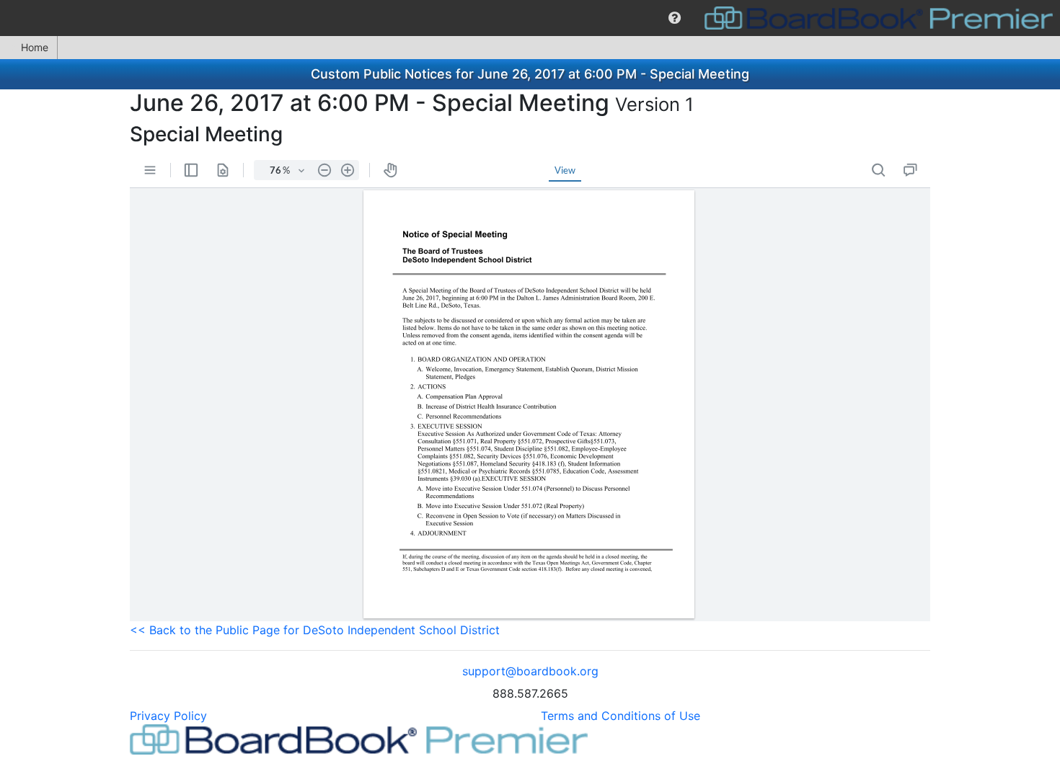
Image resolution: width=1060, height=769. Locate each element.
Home (34, 47)
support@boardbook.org (530, 671)
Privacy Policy (168, 715)
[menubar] (530, 18)
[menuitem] (674, 18)
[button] (674, 18)
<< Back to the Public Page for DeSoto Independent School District (315, 630)
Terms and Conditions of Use (620, 715)
